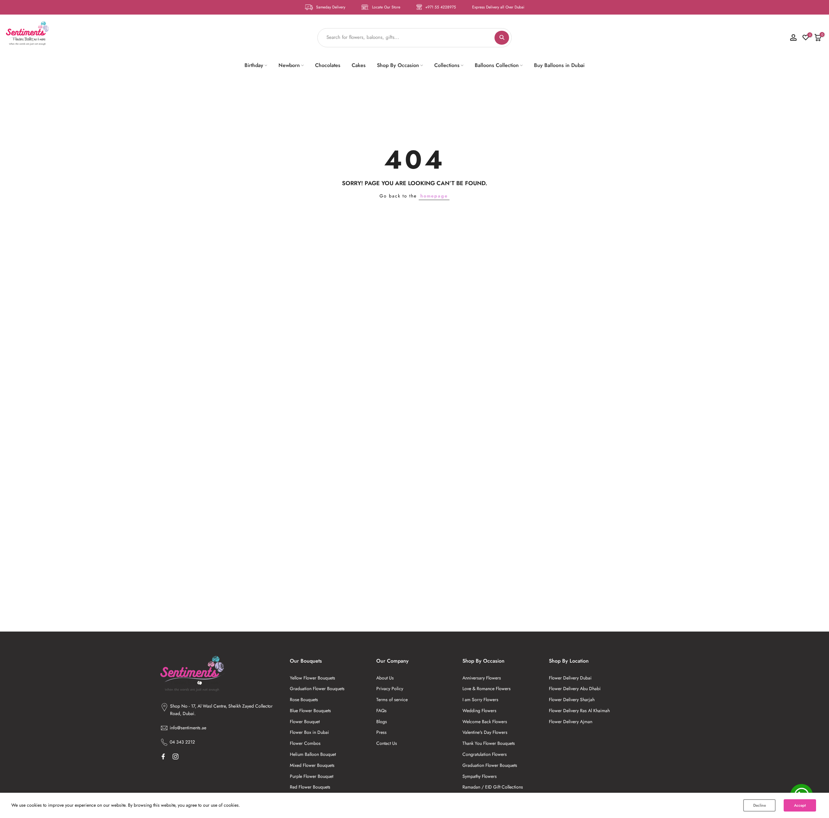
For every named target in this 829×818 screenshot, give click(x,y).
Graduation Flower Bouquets (317, 688)
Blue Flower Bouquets (310, 710)
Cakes (359, 65)
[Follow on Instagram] (175, 756)
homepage (434, 196)
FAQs (381, 710)
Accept (800, 805)
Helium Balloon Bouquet (313, 754)
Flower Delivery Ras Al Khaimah (579, 710)
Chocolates (327, 65)
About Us (385, 678)
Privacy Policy (389, 688)
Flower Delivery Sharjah (572, 699)
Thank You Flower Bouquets (488, 743)
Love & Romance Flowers (486, 688)
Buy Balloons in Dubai (559, 65)
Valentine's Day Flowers (484, 732)
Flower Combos (305, 743)
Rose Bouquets (304, 699)
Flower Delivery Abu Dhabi (575, 688)
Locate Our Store (386, 7)
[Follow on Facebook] (163, 756)
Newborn (289, 65)
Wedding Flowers (479, 710)
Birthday (253, 65)
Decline (759, 805)
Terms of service (392, 699)
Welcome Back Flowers (484, 721)
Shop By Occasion (398, 65)
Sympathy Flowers (479, 776)
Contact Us (386, 743)
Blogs (381, 721)
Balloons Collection (497, 65)
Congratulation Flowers (484, 754)
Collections (447, 65)
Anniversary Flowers (481, 678)
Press (381, 732)
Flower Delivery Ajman (570, 721)
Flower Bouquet (305, 721)
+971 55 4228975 (440, 7)
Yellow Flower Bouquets (312, 678)
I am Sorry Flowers (480, 699)
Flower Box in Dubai (309, 732)
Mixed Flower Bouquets (312, 765)
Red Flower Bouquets (310, 787)
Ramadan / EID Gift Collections (492, 787)
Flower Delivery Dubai (570, 678)
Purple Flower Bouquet (311, 776)
